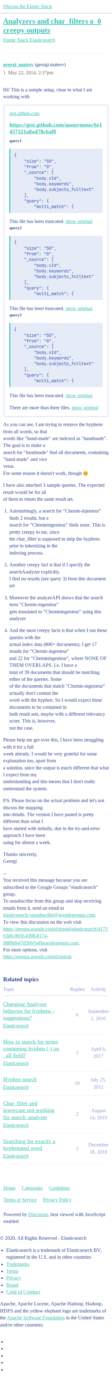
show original (79, 221)
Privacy (13, 1277)
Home (9, 1188)
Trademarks (17, 1264)
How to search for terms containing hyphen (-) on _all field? (31, 1048)
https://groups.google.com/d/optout (37, 956)
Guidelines (59, 1188)
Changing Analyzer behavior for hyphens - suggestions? (28, 1011)
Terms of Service (20, 1199)
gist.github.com (24, 113)
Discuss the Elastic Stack (27, 6)
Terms (12, 1271)
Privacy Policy (57, 1199)
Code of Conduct (23, 1291)
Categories (32, 1188)
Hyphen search (20, 1079)
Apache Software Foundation (36, 1317)
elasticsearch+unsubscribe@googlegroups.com (49, 915)
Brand (12, 1285)
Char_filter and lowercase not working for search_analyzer (28, 1110)
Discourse (38, 1214)
